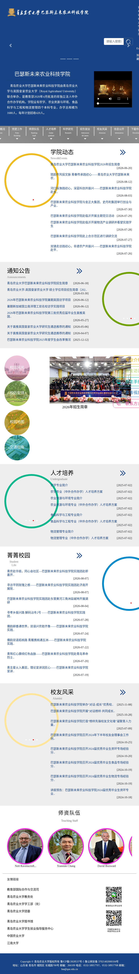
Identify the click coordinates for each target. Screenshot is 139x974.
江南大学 (13, 943)
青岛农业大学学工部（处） (24, 904)
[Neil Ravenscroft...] (112, 846)
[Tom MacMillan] (32, 846)
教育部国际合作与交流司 (23, 889)
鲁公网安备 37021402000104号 (102, 961)
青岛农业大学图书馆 (20, 921)
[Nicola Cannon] (72, 846)
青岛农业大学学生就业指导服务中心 (30, 928)
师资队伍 (69, 813)
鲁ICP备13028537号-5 (72, 961)
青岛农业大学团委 (18, 911)
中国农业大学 (15, 935)
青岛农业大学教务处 (20, 896)
